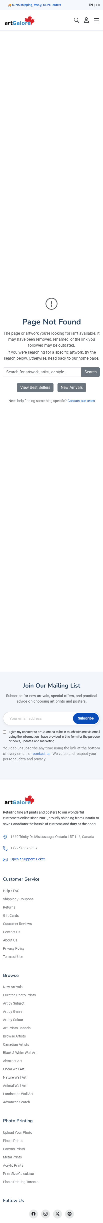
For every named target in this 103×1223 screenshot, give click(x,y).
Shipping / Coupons (18, 899)
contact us (41, 753)
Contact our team (81, 401)
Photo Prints (12, 1141)
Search (90, 372)
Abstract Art (12, 1061)
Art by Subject (13, 1003)
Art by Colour (13, 1020)
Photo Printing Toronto (20, 1182)
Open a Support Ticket (27, 859)
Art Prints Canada (17, 1028)
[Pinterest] (69, 1214)
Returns (9, 907)
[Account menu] (86, 20)
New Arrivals (72, 387)
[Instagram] (45, 1214)
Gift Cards (11, 915)
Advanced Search (16, 1102)
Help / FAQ (11, 891)
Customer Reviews (17, 924)
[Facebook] (33, 1214)
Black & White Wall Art (20, 1053)
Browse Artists (14, 1036)
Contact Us (11, 932)
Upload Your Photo (17, 1132)
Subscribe (86, 718)
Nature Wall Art (14, 1077)
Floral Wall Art (13, 1069)
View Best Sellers (35, 387)
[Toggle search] (76, 20)
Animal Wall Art (14, 1086)
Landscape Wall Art (18, 1094)
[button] (96, 20)
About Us (10, 940)
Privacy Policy (13, 948)
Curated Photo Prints (19, 995)
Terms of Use (13, 957)
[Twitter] (57, 1214)
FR (98, 5)
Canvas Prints (14, 1149)
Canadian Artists (16, 1044)
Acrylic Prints (13, 1165)
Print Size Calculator (18, 1174)
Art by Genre (12, 1012)
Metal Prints (12, 1157)
